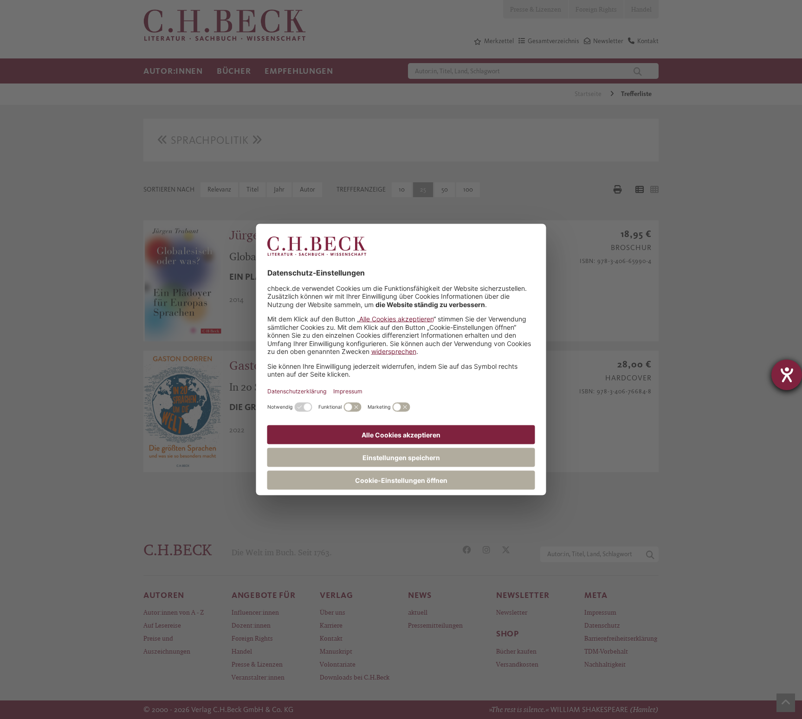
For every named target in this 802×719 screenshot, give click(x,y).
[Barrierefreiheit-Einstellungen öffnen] (786, 375)
